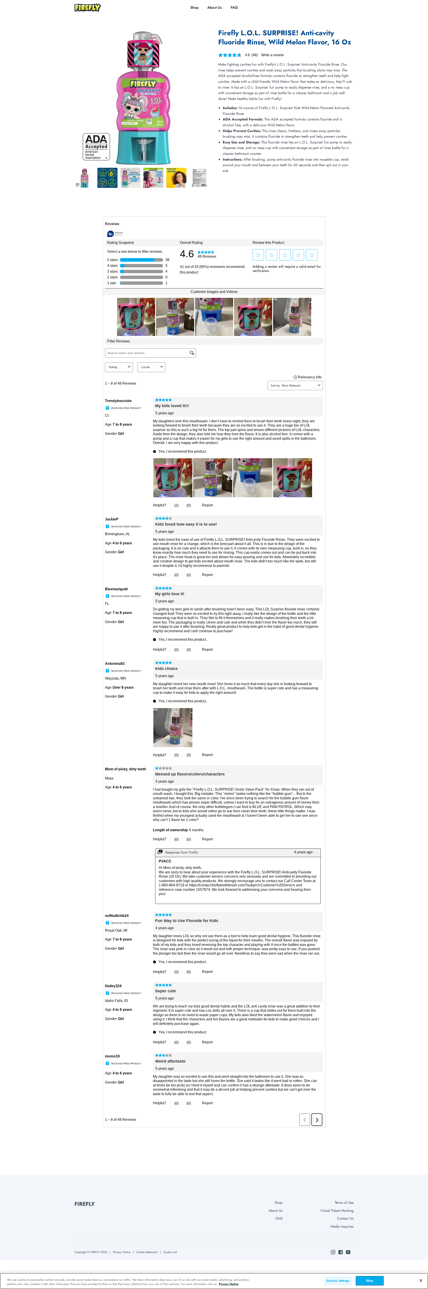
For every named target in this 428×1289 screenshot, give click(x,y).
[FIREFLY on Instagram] (333, 1252)
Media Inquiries (342, 1226)
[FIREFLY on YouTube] (348, 1252)
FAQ (279, 1218)
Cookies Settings (338, 1281)
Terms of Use (344, 1202)
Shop (278, 1202)
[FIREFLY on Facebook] (340, 1252)
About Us (275, 1210)
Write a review (272, 55)
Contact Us (345, 1218)
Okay (370, 1281)
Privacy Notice (121, 1252)
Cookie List (170, 1252)
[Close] (421, 1280)
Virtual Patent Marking (337, 1210)
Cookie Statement (147, 1252)
